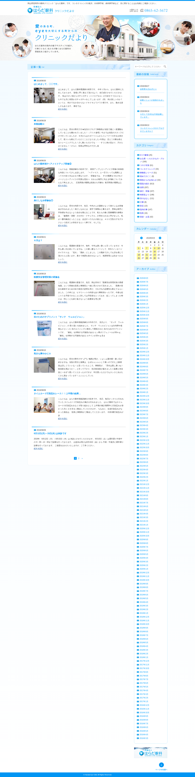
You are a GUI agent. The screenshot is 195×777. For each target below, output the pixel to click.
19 (139, 255)
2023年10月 (144, 403)
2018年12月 (144, 617)
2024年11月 (144, 355)
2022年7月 (144, 459)
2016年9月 (144, 716)
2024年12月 (144, 352)
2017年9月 (144, 672)
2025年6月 (144, 330)
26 (139, 258)
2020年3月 (144, 562)
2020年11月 (144, 532)
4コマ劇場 (144, 155)
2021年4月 (144, 514)
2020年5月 (144, 554)
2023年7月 (144, 414)
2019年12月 (144, 573)
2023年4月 (144, 425)
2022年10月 (144, 447)
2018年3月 (144, 650)
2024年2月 (144, 389)
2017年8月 (144, 676)
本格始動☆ (39, 124)
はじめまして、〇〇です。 (47, 84)
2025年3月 (144, 341)
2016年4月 (144, 734)
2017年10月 (144, 668)
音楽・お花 (144, 217)
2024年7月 (144, 370)
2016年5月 (144, 731)
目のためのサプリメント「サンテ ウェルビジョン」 (59, 317)
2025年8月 (144, 322)
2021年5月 (144, 510)
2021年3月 (144, 517)
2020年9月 (144, 539)
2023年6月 (144, 418)
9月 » (160, 238)
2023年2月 (144, 433)
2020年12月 (144, 528)
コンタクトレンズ (147, 169)
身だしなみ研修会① (43, 200)
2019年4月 (144, 602)
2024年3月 (144, 385)
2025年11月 (144, 311)
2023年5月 (144, 422)
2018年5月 (144, 642)
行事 (142, 202)
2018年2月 (144, 654)
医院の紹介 (144, 184)
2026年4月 (144, 293)
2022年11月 (144, 444)
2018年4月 (144, 646)
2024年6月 (144, 374)
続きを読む (62, 109)
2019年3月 (144, 606)
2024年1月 (144, 392)
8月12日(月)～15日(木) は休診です (50, 433)
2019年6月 (144, 595)
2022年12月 (144, 440)
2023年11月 (144, 400)
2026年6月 (144, 285)
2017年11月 (144, 665)
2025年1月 (144, 348)
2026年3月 (144, 296)
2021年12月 (144, 484)
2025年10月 (144, 315)
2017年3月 (144, 694)
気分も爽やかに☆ (42, 353)
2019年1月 (144, 613)
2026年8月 (144, 278)
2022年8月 (144, 455)
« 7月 (141, 238)
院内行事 (143, 209)
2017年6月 (144, 683)
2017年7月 (144, 679)
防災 (142, 206)
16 (155, 252)
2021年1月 (144, 525)
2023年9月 (144, 407)
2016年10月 (144, 713)
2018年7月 (144, 635)
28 (147, 258)
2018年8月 (144, 631)
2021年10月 (144, 492)
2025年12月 (144, 308)
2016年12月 (144, 705)
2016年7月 (144, 723)
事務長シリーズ (146, 173)
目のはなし (144, 198)
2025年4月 (144, 337)
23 (155, 255)
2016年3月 (144, 738)
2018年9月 (144, 628)
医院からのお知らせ (148, 180)
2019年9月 (144, 584)
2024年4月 (144, 381)
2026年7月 (144, 282)
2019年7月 (144, 591)
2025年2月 (144, 344)
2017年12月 (144, 661)
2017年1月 (144, 701)
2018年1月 (144, 657)
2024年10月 (144, 359)
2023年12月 (144, 396)
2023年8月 (144, 411)
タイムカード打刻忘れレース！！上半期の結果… (57, 393)
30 (155, 258)
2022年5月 (144, 466)
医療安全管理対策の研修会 (47, 277)
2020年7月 (144, 547)
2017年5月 (144, 687)
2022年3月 (144, 473)
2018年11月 (144, 620)
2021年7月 (144, 503)
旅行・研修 (144, 191)
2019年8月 (144, 587)
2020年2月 (144, 565)
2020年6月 (144, 550)
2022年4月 (144, 470)
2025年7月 (144, 326)
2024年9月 (144, 363)
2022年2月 (144, 477)
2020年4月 (144, 558)
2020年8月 (144, 543)
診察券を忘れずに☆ (148, 89)
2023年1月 (144, 436)
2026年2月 (144, 300)
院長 (142, 213)
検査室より (144, 195)
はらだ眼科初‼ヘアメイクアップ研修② (53, 164)
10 (159, 248)
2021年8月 (144, 499)
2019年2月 (144, 609)
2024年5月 (144, 378)
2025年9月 (144, 319)
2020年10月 (144, 536)
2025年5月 (144, 333)
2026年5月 (144, 289)
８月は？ (38, 240)
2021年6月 (144, 506)
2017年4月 (144, 690)
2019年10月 (144, 580)
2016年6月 (144, 727)
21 (147, 255)
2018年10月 (144, 624)
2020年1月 (144, 569)
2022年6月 (144, 462)
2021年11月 (144, 488)
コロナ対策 (144, 165)
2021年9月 (144, 495)
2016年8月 (144, 720)
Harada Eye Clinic (91, 775)
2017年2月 (144, 698)
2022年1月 (144, 481)
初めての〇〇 (145, 176)
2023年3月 (144, 429)
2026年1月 (144, 304)
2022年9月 (144, 451)
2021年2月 (144, 521)
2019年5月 (144, 598)
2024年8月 (144, 367)
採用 (142, 187)
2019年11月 (144, 576)
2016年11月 (144, 709)
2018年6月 (144, 639)
